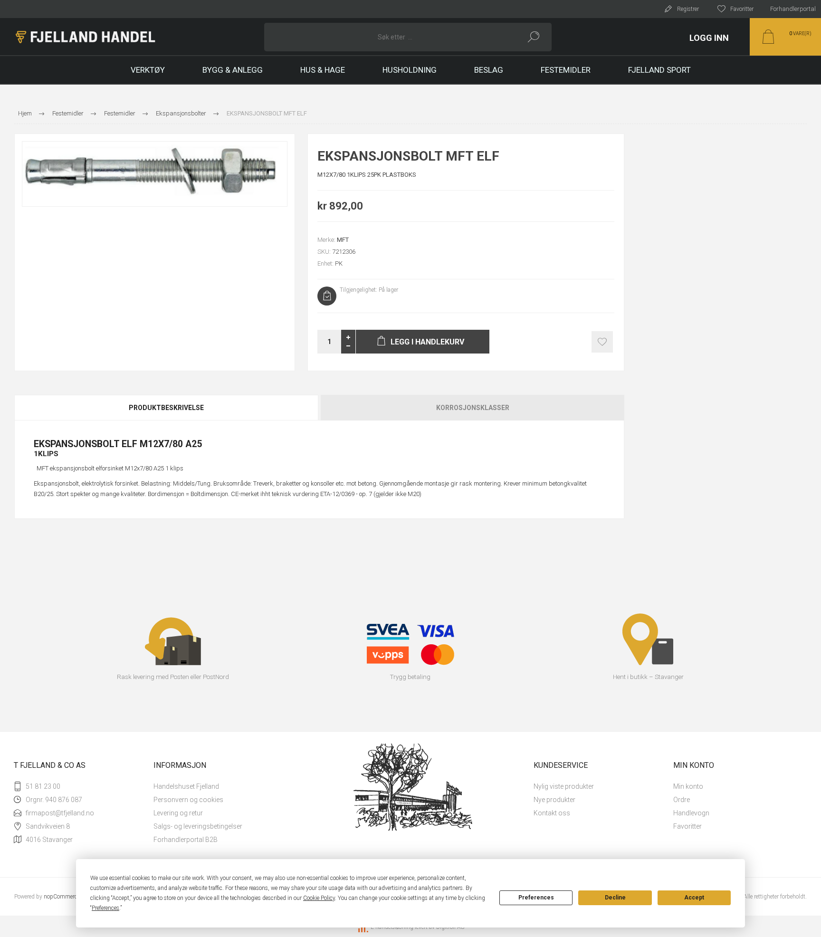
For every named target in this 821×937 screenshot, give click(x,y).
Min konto (688, 786)
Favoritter (687, 826)
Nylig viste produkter (564, 786)
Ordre (681, 799)
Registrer (688, 9)
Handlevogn (691, 813)
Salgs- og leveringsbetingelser (197, 826)
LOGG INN (709, 38)
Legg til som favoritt (602, 342)
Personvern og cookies (188, 799)
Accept (694, 897)
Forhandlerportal (793, 8)
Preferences (536, 897)
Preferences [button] (105, 908)
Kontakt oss (552, 813)
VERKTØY (148, 70)
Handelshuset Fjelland (186, 786)
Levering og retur (178, 813)
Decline (615, 897)
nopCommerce (62, 896)
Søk (534, 37)
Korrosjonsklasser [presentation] (472, 407)
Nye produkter (554, 799)
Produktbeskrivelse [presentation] (166, 407)
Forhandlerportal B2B (185, 839)
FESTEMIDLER (566, 70)
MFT (343, 239)
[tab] (166, 408)
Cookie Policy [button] (319, 898)
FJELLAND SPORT (659, 70)
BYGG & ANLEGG (232, 70)
